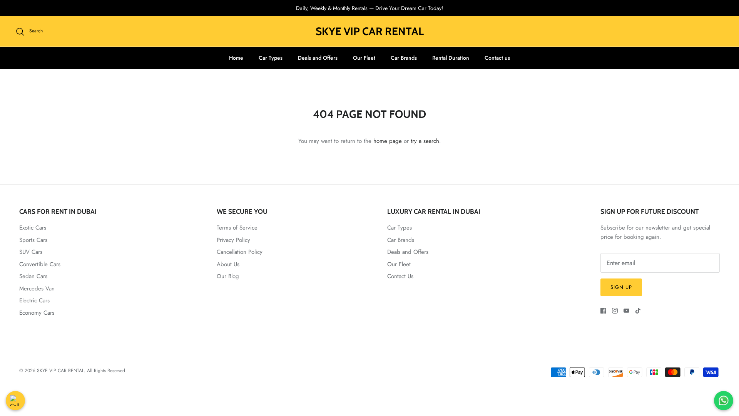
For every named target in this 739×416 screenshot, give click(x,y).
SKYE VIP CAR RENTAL (60, 370)
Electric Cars (34, 300)
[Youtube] (626, 311)
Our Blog (228, 276)
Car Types (271, 58)
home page (387, 141)
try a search (425, 141)
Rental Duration (450, 58)
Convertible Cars (39, 264)
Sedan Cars (33, 276)
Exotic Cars (32, 227)
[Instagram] (615, 311)
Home (236, 58)
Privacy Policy (233, 240)
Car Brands (404, 58)
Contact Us (400, 276)
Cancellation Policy (239, 252)
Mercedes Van (37, 288)
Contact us (497, 58)
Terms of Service (237, 227)
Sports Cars (33, 240)
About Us (228, 264)
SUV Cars (30, 252)
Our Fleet (364, 58)
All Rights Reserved (106, 370)
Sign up (621, 287)
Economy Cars (36, 313)
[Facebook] (603, 311)
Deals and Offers (318, 58)
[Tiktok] (638, 311)
